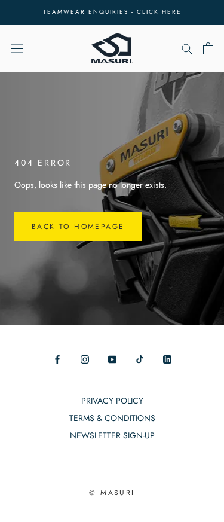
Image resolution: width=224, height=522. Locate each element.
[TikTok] (140, 359)
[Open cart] (208, 48)
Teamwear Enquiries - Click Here (112, 11)
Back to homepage (78, 226)
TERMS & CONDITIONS (112, 418)
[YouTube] (112, 359)
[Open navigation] (17, 48)
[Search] (187, 48)
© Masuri (111, 492)
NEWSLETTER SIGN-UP (112, 435)
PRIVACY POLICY (112, 401)
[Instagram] (85, 359)
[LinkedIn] (167, 359)
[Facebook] (57, 359)
